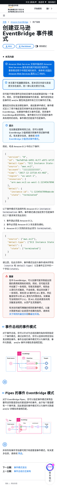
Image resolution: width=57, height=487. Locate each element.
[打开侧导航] (4, 15)
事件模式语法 (20, 467)
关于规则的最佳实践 (18, 314)
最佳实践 (34, 314)
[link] (36, 22)
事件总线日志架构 (22, 471)
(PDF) (42, 73)
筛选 (20, 453)
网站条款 (14, 483)
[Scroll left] (32, 8)
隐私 (6, 483)
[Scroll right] (51, 8)
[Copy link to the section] (3, 326)
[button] (8, 56)
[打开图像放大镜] (5, 382)
